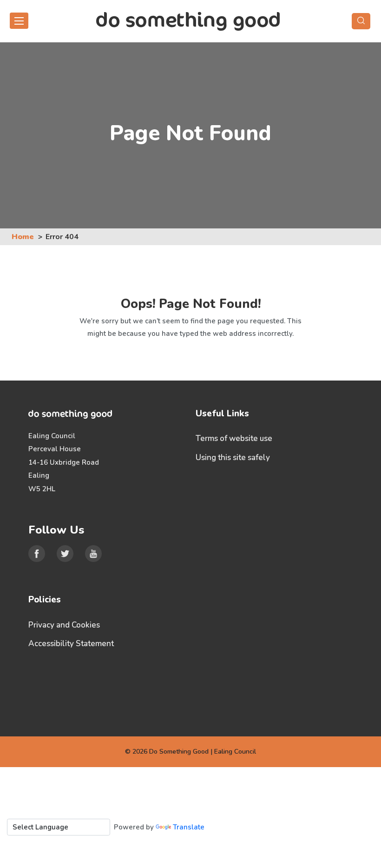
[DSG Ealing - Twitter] (65, 553)
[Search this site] (361, 21)
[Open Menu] (19, 21)
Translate (188, 827)
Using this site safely (233, 457)
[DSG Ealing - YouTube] (93, 553)
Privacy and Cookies (64, 625)
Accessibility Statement (71, 643)
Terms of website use (234, 438)
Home (23, 237)
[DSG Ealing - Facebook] (36, 553)
